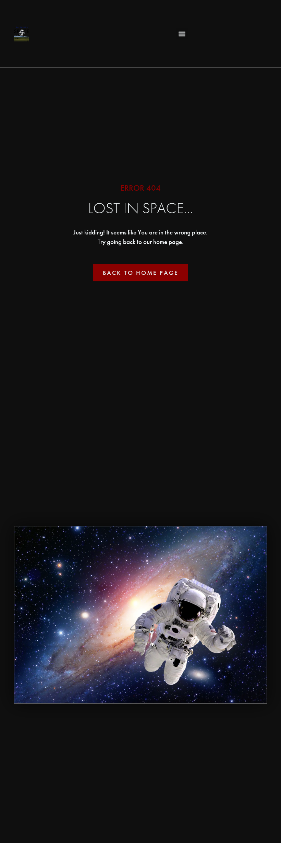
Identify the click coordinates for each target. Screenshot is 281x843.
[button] (182, 33)
